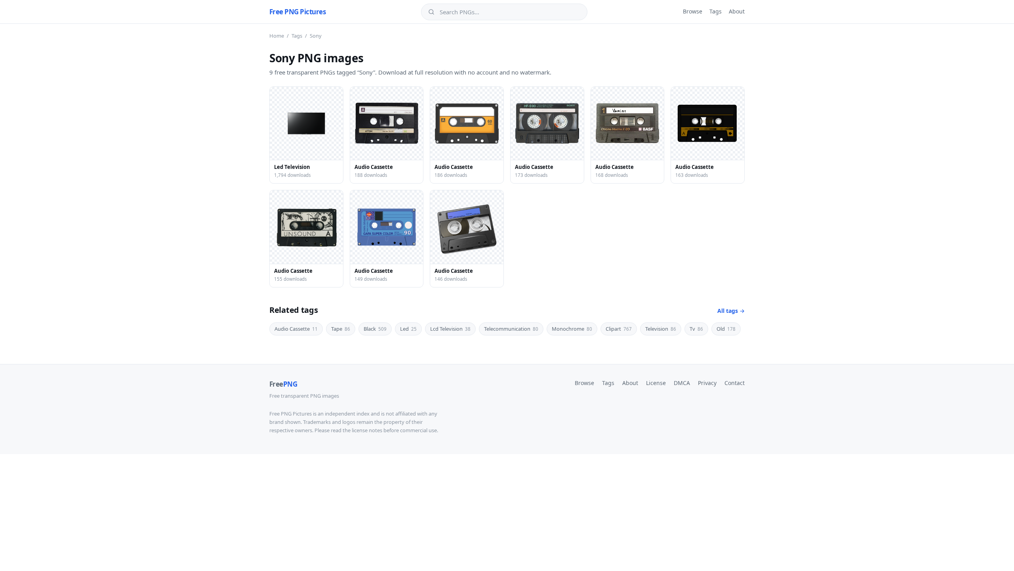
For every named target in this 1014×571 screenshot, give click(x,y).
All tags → (731, 310)
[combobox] (510, 12)
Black (375, 328)
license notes (367, 430)
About (737, 11)
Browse (692, 11)
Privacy (707, 383)
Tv (696, 328)
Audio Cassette (296, 328)
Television (660, 328)
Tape (340, 328)
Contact (734, 383)
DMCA (682, 383)
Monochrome (572, 328)
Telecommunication (511, 328)
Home (276, 35)
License (656, 383)
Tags (715, 11)
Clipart (619, 328)
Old (726, 328)
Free (283, 384)
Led (408, 328)
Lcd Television (450, 328)
